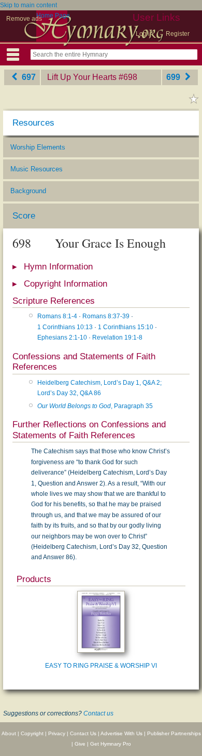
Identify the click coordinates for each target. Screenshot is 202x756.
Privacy (56, 733)
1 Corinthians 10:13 (65, 327)
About (9, 733)
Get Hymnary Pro (110, 744)
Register (178, 33)
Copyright (32, 733)
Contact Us (83, 733)
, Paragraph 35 (95, 406)
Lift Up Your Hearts (82, 77)
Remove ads (24, 18)
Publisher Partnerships (174, 733)
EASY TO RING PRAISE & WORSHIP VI (101, 665)
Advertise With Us (121, 733)
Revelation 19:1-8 (117, 337)
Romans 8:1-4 (57, 316)
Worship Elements (37, 147)
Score (23, 216)
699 (174, 77)
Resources (33, 123)
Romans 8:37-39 (105, 316)
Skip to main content (28, 5)
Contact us (98, 713)
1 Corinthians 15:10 (125, 327)
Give (80, 744)
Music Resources (36, 169)
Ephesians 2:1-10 (62, 337)
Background (28, 191)
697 (28, 77)
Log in (144, 33)
